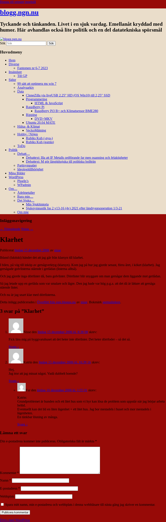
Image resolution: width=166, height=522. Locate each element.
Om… (13, 189)
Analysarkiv (25, 87)
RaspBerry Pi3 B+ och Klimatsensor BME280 (66, 111)
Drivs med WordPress (15, 520)
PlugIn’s (23, 181)
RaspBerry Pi (35, 107)
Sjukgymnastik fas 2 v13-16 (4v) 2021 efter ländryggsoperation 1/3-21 (74, 208)
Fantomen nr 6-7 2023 (32, 68)
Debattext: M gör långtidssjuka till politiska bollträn (61, 161)
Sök (2, 43)
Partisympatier (27, 165)
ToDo (21, 146)
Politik (13, 150)
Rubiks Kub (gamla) (40, 142)
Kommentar (9, 473)
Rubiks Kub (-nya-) (39, 138)
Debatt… (23, 154)
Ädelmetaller (26, 192)
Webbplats (7, 496)
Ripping (31, 115)
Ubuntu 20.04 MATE (40, 122)
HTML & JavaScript (49, 103)
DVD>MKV (44, 118)
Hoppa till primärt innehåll (18, 2)
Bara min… (25, 196)
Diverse (14, 64)
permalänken (111, 302)
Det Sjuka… (25, 200)
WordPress (16, 177)
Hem (12, 60)
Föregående (10, 229)
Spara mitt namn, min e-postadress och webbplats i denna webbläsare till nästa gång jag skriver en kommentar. (80, 504)
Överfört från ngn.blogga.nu (56, 302)
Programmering (36, 99)
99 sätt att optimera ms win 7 (36, 83)
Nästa (27, 229)
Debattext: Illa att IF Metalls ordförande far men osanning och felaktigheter (77, 157)
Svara (14, 347)
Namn (5, 480)
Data (20, 91)
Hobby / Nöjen (27, 134)
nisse (57, 250)
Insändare (15, 72)
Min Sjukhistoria (37, 204)
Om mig (23, 212)
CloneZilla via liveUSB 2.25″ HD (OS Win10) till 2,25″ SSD (68, 95)
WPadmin (24, 185)
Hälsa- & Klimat (28, 126)
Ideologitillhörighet (30, 169)
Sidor (12, 80)
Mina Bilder (17, 173)
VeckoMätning (36, 130)
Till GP (22, 76)
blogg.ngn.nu (19, 12)
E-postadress (10, 488)
